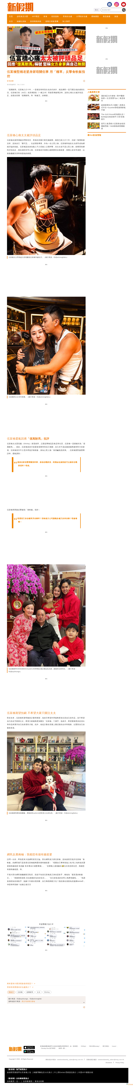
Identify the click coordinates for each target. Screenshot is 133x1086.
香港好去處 (67, 16)
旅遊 (116, 16)
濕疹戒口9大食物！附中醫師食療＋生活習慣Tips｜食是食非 (113, 98)
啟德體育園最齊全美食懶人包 (19, 1072)
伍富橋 (20, 992)
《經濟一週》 (62, 1048)
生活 (11, 21)
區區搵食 (55, 16)
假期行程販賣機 (51, 21)
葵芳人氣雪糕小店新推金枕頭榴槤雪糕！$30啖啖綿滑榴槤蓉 (113, 126)
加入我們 (66, 21)
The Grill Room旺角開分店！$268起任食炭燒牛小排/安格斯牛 (113, 116)
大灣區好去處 (81, 16)
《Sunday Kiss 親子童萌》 (48, 1048)
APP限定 (36, 16)
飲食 (45, 16)
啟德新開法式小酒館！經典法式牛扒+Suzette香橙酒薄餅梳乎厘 (113, 107)
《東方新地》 (106, 1046)
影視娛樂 (10, 81)
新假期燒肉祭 (35, 21)
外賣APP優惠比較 (85, 1072)
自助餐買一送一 (13, 1081)
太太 (38, 992)
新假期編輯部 (11, 84)
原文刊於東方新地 (28, 1001)
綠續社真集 (21, 21)
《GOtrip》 (83, 1046)
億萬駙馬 (29, 992)
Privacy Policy (120, 1062)
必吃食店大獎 (22, 16)
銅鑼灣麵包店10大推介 (42, 1072)
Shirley (47, 992)
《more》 (114, 1046)
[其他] (84, 82)
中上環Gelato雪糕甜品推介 (65, 1072)
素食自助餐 (39, 1081)
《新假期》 (75, 1046)
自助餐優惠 (27, 1081)
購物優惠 (95, 16)
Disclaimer (109, 1062)
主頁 (11, 16)
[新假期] (36, 7)
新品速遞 (106, 16)
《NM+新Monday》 (94, 1046)
